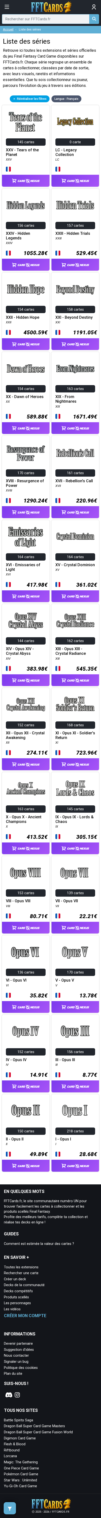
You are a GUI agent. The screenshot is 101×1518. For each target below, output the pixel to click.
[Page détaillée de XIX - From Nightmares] (75, 368)
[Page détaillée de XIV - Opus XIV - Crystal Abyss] (26, 620)
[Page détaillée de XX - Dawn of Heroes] (26, 368)
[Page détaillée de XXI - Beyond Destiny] (75, 289)
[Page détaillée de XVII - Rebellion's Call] (75, 452)
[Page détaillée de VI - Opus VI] (26, 952)
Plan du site (13, 1374)
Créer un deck (15, 1279)
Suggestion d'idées (19, 1350)
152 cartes (25, 725)
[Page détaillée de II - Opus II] (26, 1111)
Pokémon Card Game (21, 1474)
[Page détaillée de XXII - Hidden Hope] (26, 289)
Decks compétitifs (18, 1291)
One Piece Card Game (21, 1468)
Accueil (8, 29)
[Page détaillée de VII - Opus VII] (75, 872)
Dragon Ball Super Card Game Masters (34, 1426)
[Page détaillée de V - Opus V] (75, 952)
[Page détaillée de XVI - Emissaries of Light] (26, 536)
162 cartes (75, 641)
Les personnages (17, 1303)
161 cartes (75, 473)
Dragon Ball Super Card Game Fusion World (38, 1432)
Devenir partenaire (18, 1344)
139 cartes (75, 893)
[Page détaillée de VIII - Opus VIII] (26, 872)
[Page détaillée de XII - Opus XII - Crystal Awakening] (26, 704)
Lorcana (10, 1456)
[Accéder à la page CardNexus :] (26, 176)
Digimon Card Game (20, 1438)
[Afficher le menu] (7, 7)
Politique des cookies (21, 1368)
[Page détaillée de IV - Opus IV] (26, 1031)
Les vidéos (12, 1309)
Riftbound (12, 1450)
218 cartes (75, 1131)
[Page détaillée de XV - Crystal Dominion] (75, 536)
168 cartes (75, 725)
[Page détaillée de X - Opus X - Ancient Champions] (26, 788)
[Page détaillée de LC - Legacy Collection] (75, 121)
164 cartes (25, 557)
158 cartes (75, 310)
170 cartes (25, 473)
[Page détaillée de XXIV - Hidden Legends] (26, 205)
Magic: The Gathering (21, 1462)
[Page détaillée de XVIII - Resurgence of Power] (26, 452)
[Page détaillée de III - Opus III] (75, 1031)
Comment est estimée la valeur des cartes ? (39, 1244)
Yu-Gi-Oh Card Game (20, 1486)
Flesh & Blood (14, 1444)
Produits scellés (16, 1297)
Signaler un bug (16, 1362)
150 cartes (25, 1131)
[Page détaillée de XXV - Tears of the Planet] (26, 121)
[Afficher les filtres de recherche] (10, 1508)
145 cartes (25, 142)
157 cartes (75, 226)
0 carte (75, 142)
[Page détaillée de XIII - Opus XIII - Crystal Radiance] (75, 620)
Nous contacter (16, 1356)
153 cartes (25, 893)
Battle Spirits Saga (18, 1420)
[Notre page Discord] (8, 1395)
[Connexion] (94, 7)
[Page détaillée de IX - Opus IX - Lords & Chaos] (75, 788)
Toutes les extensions (21, 1267)
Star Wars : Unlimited (20, 1480)
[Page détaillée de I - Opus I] (75, 1111)
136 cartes (25, 972)
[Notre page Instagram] (17, 1395)
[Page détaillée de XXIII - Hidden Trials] (75, 205)
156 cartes (25, 226)
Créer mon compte (25, 1315)
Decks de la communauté (24, 1285)
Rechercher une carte (21, 1273)
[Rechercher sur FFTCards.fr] (94, 19)
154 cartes (25, 310)
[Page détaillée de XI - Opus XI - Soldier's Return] (75, 704)
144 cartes (25, 641)
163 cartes (75, 389)
